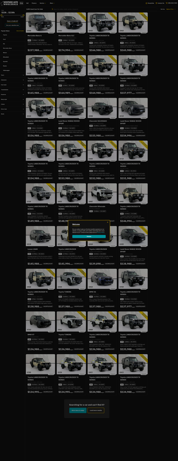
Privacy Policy (101, 232)
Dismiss (89, 236)
